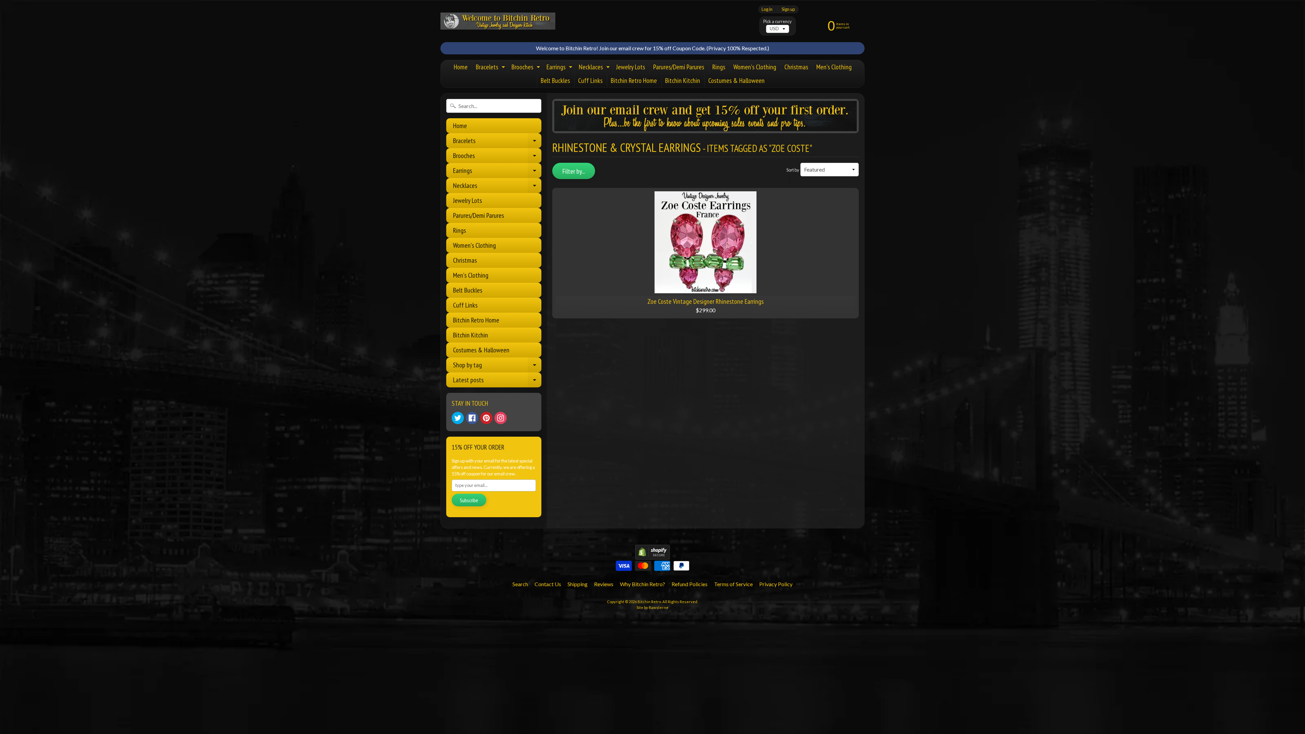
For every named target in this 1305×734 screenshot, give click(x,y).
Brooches (526, 68)
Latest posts (497, 381)
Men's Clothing (834, 67)
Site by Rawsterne (652, 607)
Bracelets (491, 68)
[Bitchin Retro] (497, 21)
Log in (767, 9)
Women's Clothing (754, 67)
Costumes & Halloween (736, 80)
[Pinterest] (486, 418)
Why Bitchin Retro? (642, 584)
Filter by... (573, 171)
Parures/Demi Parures (678, 67)
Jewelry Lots (630, 67)
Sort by (792, 170)
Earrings (560, 68)
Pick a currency (777, 21)
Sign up (788, 9)
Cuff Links (590, 80)
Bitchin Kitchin (682, 80)
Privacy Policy (776, 584)
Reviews (603, 584)
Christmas (796, 67)
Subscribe (469, 500)
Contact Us (548, 584)
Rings (718, 67)
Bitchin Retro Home (634, 80)
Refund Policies (690, 584)
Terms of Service (733, 584)
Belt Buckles (555, 80)
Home (461, 67)
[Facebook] (472, 418)
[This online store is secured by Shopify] (652, 555)
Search (520, 584)
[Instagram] (500, 418)
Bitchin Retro (649, 601)
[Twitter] (458, 418)
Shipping (578, 584)
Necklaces (595, 68)
